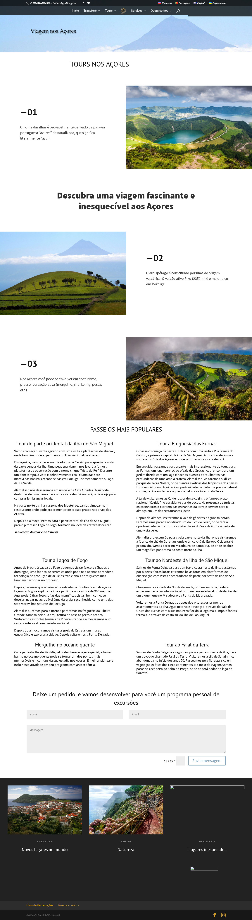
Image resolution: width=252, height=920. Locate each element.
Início (75, 10)
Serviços (136, 10)
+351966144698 (37, 3)
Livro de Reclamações (39, 905)
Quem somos (159, 10)
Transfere (90, 10)
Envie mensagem (207, 760)
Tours (109, 10)
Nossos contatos (69, 905)
